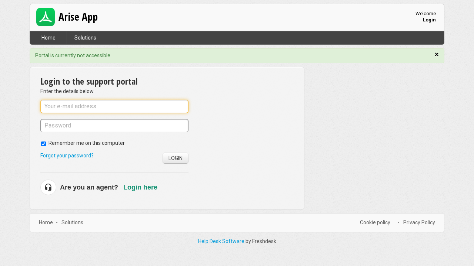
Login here (140, 187)
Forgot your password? (67, 155)
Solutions (85, 38)
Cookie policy (375, 222)
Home (48, 38)
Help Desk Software (222, 241)
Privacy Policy (419, 222)
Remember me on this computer (87, 143)
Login (175, 158)
